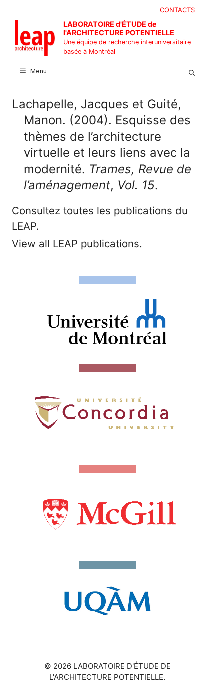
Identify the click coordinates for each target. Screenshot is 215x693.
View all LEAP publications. (77, 243)
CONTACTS (177, 10)
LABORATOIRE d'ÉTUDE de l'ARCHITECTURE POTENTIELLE (119, 28)
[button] (192, 71)
